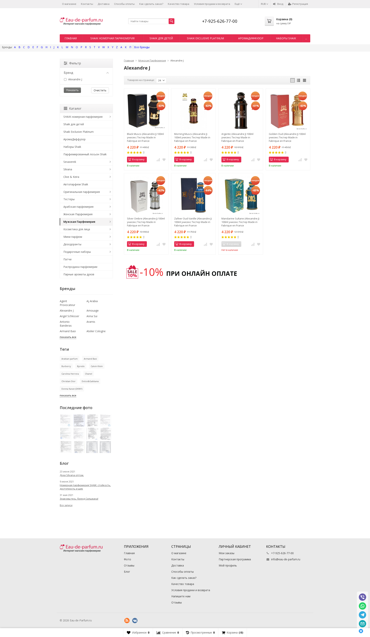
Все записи (66, 505)
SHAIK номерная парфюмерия (112, 38)
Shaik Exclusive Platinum (205, 38)
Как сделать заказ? (151, 4)
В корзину (138, 159)
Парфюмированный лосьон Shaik (85, 154)
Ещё (237, 4)
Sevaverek (69, 162)
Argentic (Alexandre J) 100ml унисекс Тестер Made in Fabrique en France (237, 137)
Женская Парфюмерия (77, 214)
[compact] (304, 80)
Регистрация (300, 4)
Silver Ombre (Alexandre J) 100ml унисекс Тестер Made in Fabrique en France (146, 222)
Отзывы (129, 565)
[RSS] (127, 621)
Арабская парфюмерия (78, 206)
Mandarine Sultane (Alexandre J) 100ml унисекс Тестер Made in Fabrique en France (240, 222)
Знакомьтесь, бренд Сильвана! (79, 498)
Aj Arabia (92, 301)
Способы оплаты (124, 4)
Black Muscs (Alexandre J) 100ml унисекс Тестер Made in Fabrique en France (145, 137)
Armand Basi (68, 331)
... (306, 38)
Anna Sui (92, 316)
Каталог (75, 108)
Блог (127, 571)
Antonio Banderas (66, 323)
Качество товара (178, 4)
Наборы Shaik (286, 38)
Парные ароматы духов (78, 274)
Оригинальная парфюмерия (81, 192)
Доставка (103, 4)
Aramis (91, 322)
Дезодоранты (72, 244)
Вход (280, 4)
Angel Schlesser (69, 316)
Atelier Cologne (96, 331)
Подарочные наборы (77, 252)
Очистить (100, 90)
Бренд (68, 73)
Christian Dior (68, 381)
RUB (263, 4)
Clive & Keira (71, 177)
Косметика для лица (76, 229)
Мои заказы (226, 553)
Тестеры (69, 199)
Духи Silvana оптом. (72, 475)
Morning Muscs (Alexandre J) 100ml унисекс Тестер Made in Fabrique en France (192, 137)
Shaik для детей (161, 38)
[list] (298, 80)
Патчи (67, 259)
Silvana (67, 169)
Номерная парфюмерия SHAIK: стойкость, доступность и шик (85, 486)
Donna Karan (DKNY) (71, 388)
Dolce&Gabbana (90, 381)
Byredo (81, 366)
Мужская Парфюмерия (79, 222)
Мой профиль (228, 565)
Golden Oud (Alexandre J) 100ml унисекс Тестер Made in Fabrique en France (287, 137)
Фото (127, 559)
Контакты (87, 4)
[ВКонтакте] (135, 621)
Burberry (66, 366)
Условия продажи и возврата (212, 4)
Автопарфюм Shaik (75, 184)
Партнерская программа (235, 559)
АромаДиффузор (250, 38)
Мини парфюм (72, 237)
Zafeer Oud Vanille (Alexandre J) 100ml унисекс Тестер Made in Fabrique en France (193, 222)
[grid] (292, 80)
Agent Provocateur (67, 303)
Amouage (93, 310)
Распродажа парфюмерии (80, 267)
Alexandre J (74, 79)
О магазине (69, 4)
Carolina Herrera (70, 373)
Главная (71, 38)
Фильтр (75, 63)
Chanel (88, 373)
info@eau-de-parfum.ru (285, 559)
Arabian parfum (69, 358)
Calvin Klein (97, 366)
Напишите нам (180, 596)
